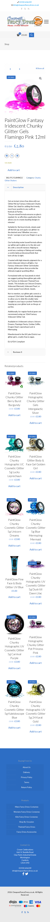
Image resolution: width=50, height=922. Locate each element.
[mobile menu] (46, 21)
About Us (26, 767)
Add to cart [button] (14, 415)
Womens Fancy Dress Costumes (27, 812)
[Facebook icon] (22, 8)
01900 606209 (25, 2)
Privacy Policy (26, 777)
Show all (40, 68)
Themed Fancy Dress (26, 827)
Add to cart (14, 170)
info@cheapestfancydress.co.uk (26, 5)
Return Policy (26, 787)
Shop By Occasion (26, 822)
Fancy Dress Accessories (27, 832)
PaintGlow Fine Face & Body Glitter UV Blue (14, 583)
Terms (26, 782)
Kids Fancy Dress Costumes (26, 817)
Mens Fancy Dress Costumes (26, 807)
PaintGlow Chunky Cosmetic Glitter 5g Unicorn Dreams (14, 527)
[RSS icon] (29, 8)
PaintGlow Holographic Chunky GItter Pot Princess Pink (35, 644)
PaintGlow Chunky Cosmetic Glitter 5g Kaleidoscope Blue (14, 709)
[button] (40, 78)
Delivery (26, 772)
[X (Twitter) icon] (25, 8)
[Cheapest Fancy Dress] (25, 21)
